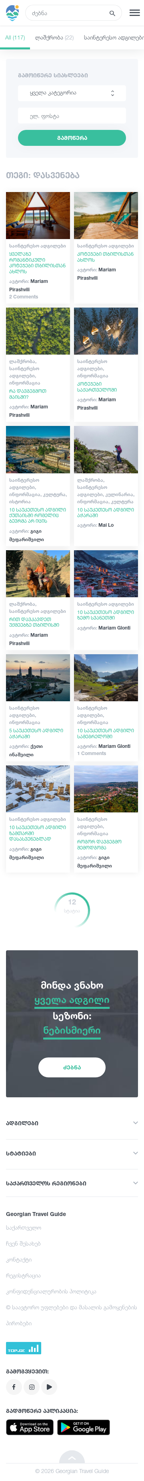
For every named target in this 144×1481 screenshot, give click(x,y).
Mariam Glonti (103, 628)
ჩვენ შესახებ (23, 1243)
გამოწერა (72, 137)
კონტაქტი (19, 1259)
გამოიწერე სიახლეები (53, 75)
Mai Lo (95, 525)
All (15, 37)
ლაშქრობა (54, 37)
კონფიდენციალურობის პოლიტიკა (51, 1291)
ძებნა (72, 1067)
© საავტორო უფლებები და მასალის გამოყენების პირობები (71, 1315)
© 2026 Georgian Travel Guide (72, 1470)
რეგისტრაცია (23, 1275)
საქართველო (23, 1227)
